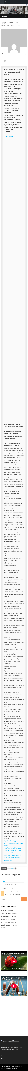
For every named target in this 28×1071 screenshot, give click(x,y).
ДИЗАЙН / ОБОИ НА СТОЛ (9, 925)
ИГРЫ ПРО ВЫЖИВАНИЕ (8, 910)
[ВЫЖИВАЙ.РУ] (14, 10)
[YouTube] (24, 5)
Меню (5, 16)
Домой (4, 868)
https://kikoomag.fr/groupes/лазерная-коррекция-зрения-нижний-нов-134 (13, 850)
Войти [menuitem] (2, 1)
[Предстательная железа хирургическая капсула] (14, 47)
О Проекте (4, 1059)
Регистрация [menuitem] (8, 1)
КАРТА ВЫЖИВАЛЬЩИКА (8, 922)
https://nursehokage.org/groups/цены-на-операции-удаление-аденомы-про (13, 857)
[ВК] (26, 5)
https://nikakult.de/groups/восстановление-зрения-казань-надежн (13, 843)
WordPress (11, 1068)
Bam (16, 1068)
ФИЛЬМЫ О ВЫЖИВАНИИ (9, 913)
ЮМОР (3, 928)
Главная (3, 1056)
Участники (12, 868)
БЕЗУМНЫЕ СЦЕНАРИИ (8, 919)
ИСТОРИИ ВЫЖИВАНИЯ (8, 916)
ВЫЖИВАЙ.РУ (18, 1066)
